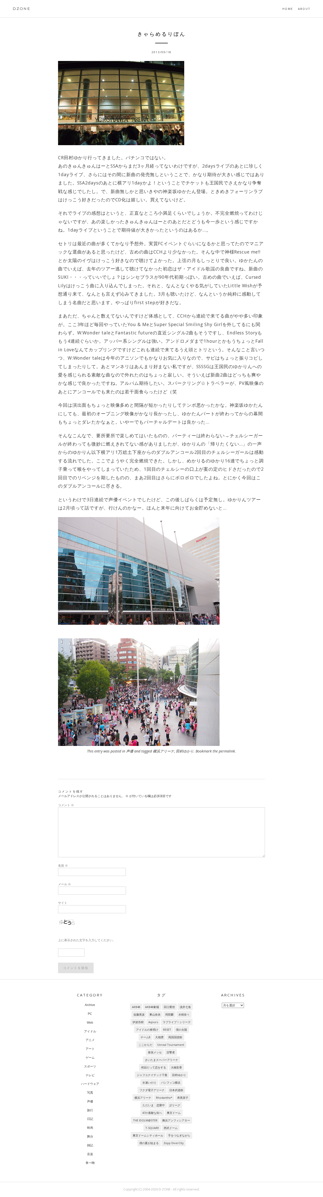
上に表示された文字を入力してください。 (87, 940)
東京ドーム (174, 1113)
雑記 (90, 1145)
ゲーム (90, 1057)
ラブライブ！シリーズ (177, 1022)
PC (90, 1014)
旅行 (90, 1110)
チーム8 (145, 1037)
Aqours (153, 1022)
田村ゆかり (185, 751)
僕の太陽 (181, 1029)
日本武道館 (176, 1090)
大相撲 (159, 1037)
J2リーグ (175, 1105)
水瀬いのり (149, 1082)
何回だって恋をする (153, 1067)
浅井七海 (185, 1007)
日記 (90, 1119)
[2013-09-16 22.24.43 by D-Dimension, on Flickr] (161, 103)
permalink (227, 751)
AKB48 (136, 1007)
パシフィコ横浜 (170, 1082)
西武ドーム (171, 1128)
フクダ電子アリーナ (152, 1090)
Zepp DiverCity (174, 1143)
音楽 (90, 1154)
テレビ (90, 1075)
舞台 (90, 1136)
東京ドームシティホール (148, 1135)
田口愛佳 (169, 1007)
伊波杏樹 (138, 1022)
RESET (167, 1029)
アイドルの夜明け (147, 1029)
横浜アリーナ (163, 751)
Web (90, 1022)
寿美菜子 (182, 1097)
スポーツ (90, 1066)
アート (90, 1049)
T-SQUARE (152, 1128)
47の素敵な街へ (152, 1113)
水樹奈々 (184, 1014)
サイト (62, 903)
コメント (66, 805)
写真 (90, 1092)
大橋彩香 (176, 1067)
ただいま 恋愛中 (154, 1105)
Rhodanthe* (164, 1097)
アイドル (90, 1031)
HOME (287, 9)
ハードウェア (90, 1084)
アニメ (90, 1040)
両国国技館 (175, 1037)
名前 (63, 865)
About (304, 9)
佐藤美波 (139, 1014)
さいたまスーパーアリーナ (161, 1060)
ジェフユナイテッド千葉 (152, 1075)
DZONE (22, 8)
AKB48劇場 (152, 1007)
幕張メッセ (155, 1052)
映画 (90, 1127)
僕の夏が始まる (149, 1143)
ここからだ (145, 1045)
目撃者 (171, 1052)
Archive (90, 1005)
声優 (129, 751)
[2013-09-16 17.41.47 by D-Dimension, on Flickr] (161, 692)
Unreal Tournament (170, 1045)
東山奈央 (154, 1014)
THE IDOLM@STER (145, 1120)
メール (64, 884)
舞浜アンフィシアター (176, 1120)
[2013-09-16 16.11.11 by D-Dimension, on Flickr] (161, 571)
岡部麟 (169, 1014)
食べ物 (90, 1162)
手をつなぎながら (179, 1135)
